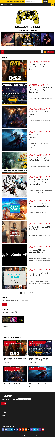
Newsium (33, 435)
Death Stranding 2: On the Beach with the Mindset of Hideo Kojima (40, 67)
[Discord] (16, 312)
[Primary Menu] (6, 52)
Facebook (3, 419)
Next (33, 292)
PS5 (39, 62)
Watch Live (50, 51)
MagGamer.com (27, 27)
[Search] (42, 51)
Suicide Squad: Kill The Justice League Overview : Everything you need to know (39, 182)
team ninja (45, 155)
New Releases (32, 62)
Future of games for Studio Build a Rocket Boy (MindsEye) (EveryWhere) (40, 90)
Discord (3, 423)
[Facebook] (6, 312)
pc (43, 85)
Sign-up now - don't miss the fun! (15, 1)
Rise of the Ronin (38, 155)
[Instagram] (8, 312)
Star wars (37, 109)
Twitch (3, 421)
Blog (30, 61)
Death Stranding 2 (36, 61)
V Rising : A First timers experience (38, 384)
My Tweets (5, 326)
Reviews (32, 109)
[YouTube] (13, 312)
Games (48, 61)
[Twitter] (3, 312)
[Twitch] (11, 312)
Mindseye (31, 85)
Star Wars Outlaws (44, 109)
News (36, 62)
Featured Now (43, 61)
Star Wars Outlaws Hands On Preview (14, 384)
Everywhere (34, 84)
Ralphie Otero (32, 71)
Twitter (3, 415)
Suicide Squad (38, 177)
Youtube (3, 417)
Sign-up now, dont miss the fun (10, 300)
